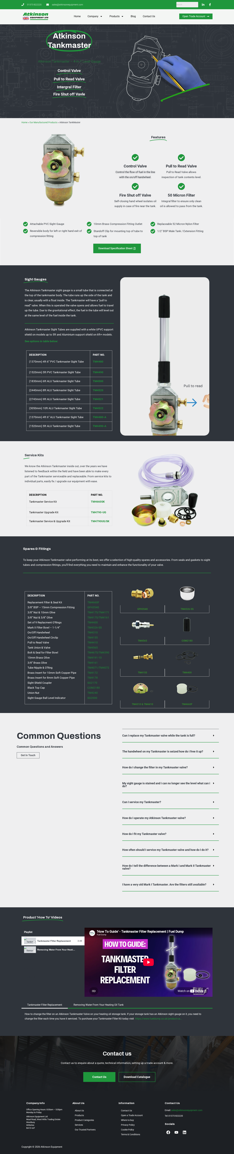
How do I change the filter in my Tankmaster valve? (155, 767)
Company (93, 16)
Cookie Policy (127, 1129)
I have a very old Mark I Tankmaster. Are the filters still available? (164, 884)
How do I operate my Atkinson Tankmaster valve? (154, 818)
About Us (79, 1110)
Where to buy (127, 1120)
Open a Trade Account (132, 1115)
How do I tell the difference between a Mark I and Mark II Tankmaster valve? (166, 867)
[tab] (53, 941)
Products (115, 16)
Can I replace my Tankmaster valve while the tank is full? (158, 735)
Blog (133, 16)
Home (77, 16)
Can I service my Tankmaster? (141, 802)
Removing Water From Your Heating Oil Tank (61, 949)
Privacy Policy (128, 1125)
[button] (170, 735)
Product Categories (84, 1120)
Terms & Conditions (130, 1134)
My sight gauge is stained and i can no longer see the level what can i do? (166, 785)
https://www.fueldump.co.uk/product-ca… (158, 1018)
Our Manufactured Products (43, 122)
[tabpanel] (149, 962)
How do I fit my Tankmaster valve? (144, 834)
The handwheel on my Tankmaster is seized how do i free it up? (162, 751)
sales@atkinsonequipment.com (186, 1110)
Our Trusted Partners (85, 1129)
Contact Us (149, 16)
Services (79, 1125)
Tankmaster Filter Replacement (54, 941)
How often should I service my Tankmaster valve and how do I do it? (165, 849)
